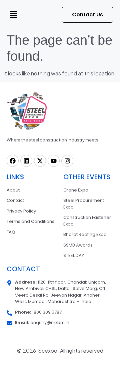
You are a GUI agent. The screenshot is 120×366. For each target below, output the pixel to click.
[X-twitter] (40, 161)
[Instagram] (67, 161)
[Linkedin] (26, 161)
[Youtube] (54, 161)
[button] (13, 15)
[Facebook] (13, 161)
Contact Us (87, 14)
